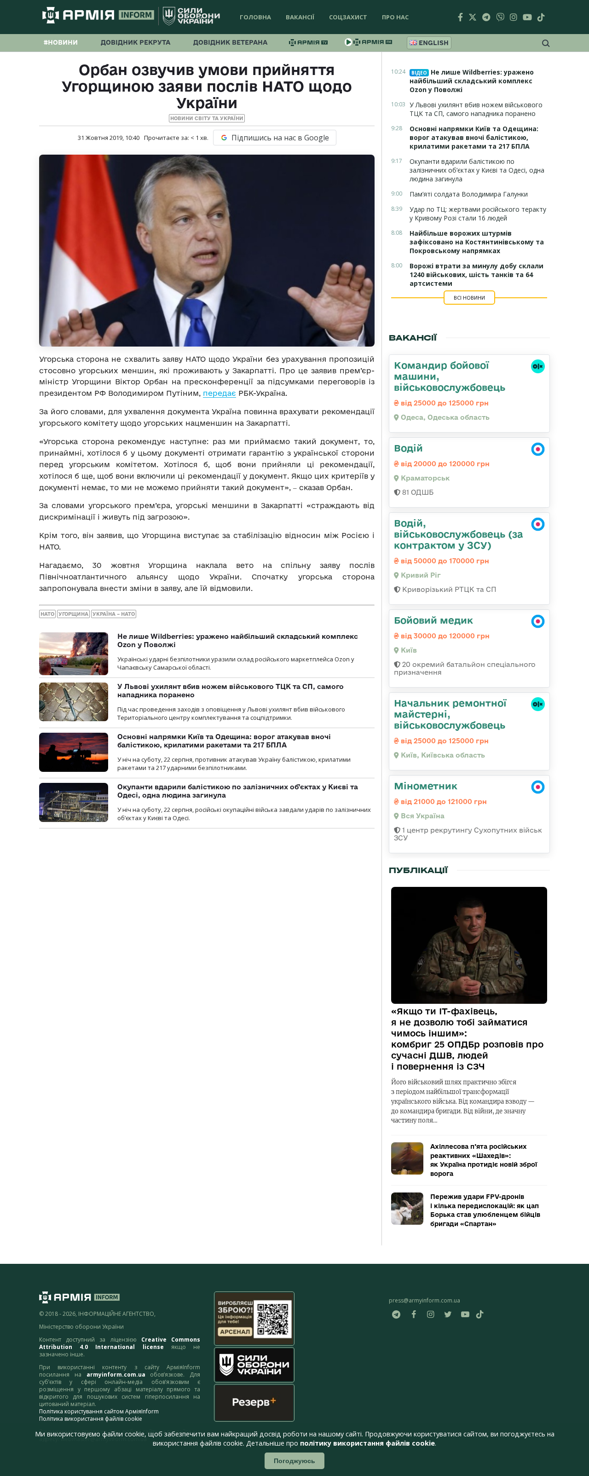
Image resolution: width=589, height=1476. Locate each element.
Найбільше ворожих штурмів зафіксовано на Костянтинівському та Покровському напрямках (477, 242)
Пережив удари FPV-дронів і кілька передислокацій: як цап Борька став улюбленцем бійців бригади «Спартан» (485, 1210)
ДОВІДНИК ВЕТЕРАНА (230, 42)
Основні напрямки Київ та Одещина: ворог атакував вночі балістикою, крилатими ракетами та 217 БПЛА (224, 741)
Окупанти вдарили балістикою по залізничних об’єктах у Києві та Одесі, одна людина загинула (477, 170)
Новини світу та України (206, 118)
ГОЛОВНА (255, 17)
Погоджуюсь (294, 1460)
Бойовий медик (433, 619)
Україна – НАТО (113, 614)
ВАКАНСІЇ (300, 17)
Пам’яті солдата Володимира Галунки (469, 194)
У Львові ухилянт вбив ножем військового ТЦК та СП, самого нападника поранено (476, 109)
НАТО (47, 614)
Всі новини (469, 297)
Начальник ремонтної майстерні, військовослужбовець (450, 713)
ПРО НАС (395, 17)
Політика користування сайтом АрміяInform (99, 1411)
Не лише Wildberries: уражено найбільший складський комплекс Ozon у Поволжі (472, 81)
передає (219, 393)
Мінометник (425, 785)
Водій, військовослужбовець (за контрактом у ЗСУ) (458, 533)
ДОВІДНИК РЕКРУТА (135, 42)
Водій (408, 447)
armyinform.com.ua (116, 1374)
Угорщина (73, 614)
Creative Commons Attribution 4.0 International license (119, 1343)
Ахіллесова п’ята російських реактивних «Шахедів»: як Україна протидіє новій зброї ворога (483, 1160)
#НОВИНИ (61, 42)
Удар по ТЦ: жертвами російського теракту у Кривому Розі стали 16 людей (478, 213)
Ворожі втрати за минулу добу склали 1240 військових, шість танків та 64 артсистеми (476, 274)
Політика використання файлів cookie (90, 1419)
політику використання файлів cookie (367, 1443)
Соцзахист (348, 17)
